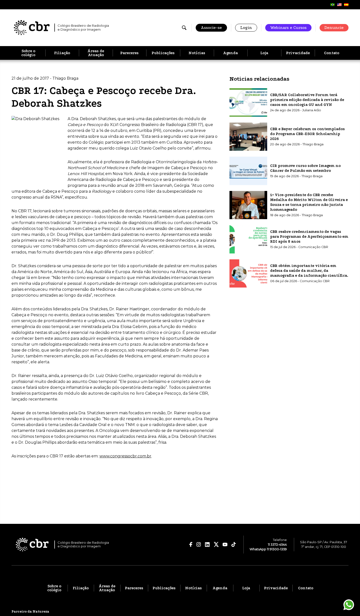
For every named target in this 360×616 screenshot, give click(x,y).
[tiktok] (233, 544)
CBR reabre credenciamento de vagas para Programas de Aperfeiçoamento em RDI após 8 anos (309, 236)
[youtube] (225, 545)
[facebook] (190, 544)
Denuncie (334, 27)
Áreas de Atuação (95, 53)
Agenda (230, 53)
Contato (331, 53)
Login (246, 27)
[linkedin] (207, 544)
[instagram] (198, 544)
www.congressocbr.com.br (125, 456)
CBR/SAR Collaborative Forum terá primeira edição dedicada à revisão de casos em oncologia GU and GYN (307, 99)
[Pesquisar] (184, 27)
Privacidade (298, 53)
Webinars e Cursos (288, 27)
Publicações (163, 53)
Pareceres (129, 53)
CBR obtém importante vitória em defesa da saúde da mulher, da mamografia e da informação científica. (309, 271)
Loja (264, 53)
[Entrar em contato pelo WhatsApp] (348, 604)
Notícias (197, 53)
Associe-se (211, 27)
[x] (216, 544)
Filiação (62, 53)
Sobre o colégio (28, 53)
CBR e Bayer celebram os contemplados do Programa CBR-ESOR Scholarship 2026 (307, 134)
